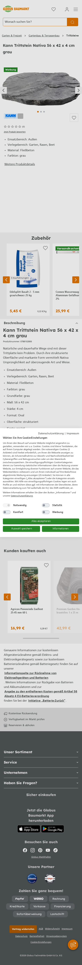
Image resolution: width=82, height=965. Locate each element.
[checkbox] (6, 505)
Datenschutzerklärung (51, 433)
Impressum (73, 433)
